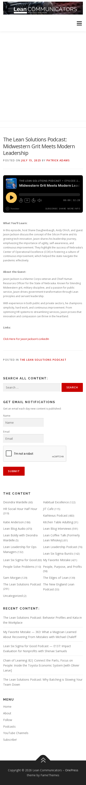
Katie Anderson (13, 522)
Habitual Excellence (56, 502)
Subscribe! (10, 740)
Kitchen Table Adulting (58, 522)
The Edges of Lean (55, 578)
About (7, 713)
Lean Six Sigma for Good (20, 560)
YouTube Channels (15, 733)
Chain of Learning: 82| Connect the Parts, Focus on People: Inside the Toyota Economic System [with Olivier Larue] (41, 665)
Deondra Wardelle (15, 502)
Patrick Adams (58, 160)
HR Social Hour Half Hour (20, 509)
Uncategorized (13, 596)
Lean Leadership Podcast (60, 547)
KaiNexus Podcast (55, 515)
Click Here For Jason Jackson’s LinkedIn (26, 339)
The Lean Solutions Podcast (43, 360)
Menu (79, 23)
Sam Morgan (12, 578)
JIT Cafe (48, 509)
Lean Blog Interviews (57, 529)
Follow (7, 720)
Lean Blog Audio (14, 529)
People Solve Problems (18, 567)
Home (7, 706)
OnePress (71, 770)
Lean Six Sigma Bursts (58, 553)
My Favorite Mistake (57, 560)
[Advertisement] (43, 76)
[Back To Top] (43, 760)
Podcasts (9, 726)
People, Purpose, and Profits (62, 567)
